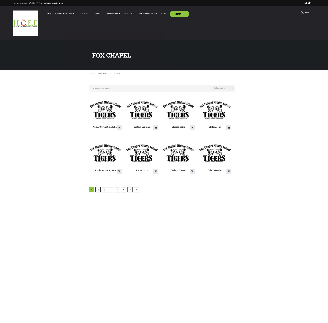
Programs (128, 13)
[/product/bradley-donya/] (178, 110)
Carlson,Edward (178, 170)
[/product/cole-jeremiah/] (215, 153)
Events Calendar (111, 13)
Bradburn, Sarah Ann (105, 170)
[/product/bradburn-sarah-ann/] (105, 153)
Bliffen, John (215, 126)
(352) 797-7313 (37, 3)
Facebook (302, 12)
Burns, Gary (142, 170)
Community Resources (147, 13)
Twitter (307, 12)
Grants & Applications (64, 13)
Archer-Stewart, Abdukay (105, 126)
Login (307, 3)
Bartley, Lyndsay (142, 126)
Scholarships (83, 13)
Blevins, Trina (178, 126)
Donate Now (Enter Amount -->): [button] (119, 127)
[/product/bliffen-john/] (215, 110)
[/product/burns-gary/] (142, 153)
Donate (97, 13)
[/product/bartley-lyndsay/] (142, 110)
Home (47, 13)
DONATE (179, 14)
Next (136, 189)
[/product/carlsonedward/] (178, 153)
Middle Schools (103, 73)
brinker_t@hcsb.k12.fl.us (55, 3)
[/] (25, 25)
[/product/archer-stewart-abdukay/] (105, 110)
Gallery (164, 13)
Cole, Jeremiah (215, 170)
